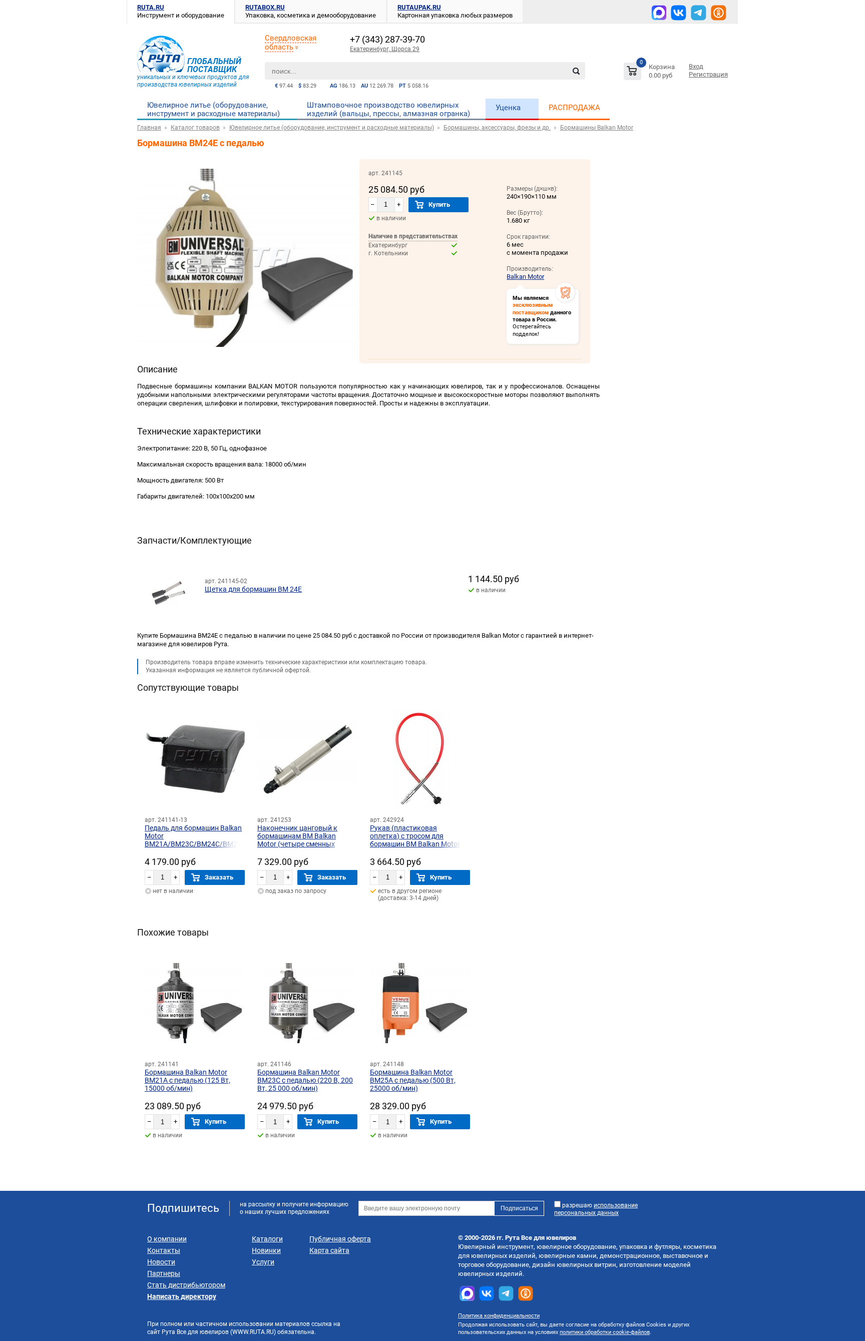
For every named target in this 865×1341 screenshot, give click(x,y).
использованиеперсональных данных (596, 1209)
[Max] (658, 12)
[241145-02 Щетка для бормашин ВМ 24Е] (169, 585)
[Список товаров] (650, 73)
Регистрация (708, 74)
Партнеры (163, 1273)
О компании (167, 1239)
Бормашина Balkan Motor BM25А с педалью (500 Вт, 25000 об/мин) (413, 1080)
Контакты (163, 1250)
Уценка (508, 107)
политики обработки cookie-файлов (605, 1332)
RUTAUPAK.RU (419, 7)
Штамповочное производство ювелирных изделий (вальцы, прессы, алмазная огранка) (388, 109)
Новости (161, 1262)
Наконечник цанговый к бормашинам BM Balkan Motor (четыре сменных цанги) (297, 840)
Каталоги (267, 1239)
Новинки (266, 1250)
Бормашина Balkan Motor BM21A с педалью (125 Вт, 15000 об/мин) (187, 1080)
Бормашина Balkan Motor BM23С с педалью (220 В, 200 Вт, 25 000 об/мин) (305, 1080)
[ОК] (718, 13)
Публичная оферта (340, 1239)
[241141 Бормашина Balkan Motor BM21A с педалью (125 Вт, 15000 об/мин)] (195, 1003)
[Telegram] (698, 13)
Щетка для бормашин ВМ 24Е (253, 589)
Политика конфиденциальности (499, 1315)
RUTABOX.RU (265, 7)
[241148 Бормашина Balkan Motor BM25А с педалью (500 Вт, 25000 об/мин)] (420, 1003)
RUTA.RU (150, 7)
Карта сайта (329, 1250)
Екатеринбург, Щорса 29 (384, 49)
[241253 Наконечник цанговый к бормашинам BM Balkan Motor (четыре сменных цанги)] (307, 759)
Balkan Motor (525, 276)
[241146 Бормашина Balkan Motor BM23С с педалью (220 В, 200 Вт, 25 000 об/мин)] (307, 1003)
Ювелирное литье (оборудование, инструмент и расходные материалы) (213, 109)
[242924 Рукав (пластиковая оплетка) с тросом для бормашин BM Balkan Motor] (420, 759)
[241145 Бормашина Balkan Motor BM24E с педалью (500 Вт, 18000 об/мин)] (248, 354)
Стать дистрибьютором (186, 1285)
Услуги (263, 1262)
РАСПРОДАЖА (574, 107)
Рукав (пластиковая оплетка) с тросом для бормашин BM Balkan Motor (415, 836)
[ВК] (678, 13)
